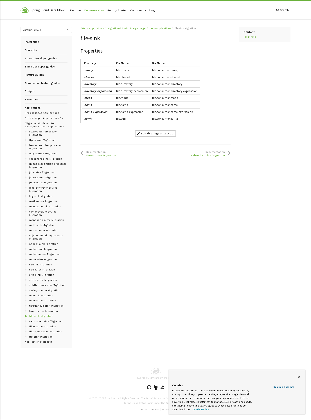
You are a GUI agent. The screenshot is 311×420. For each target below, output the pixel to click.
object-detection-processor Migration (46, 237)
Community (138, 10)
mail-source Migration (43, 201)
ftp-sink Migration (41, 336)
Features (75, 10)
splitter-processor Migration (47, 285)
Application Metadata (38, 341)
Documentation (94, 10)
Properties (250, 36)
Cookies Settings (283, 387)
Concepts (31, 50)
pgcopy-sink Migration (43, 243)
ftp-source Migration (42, 140)
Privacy (166, 409)
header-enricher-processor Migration (46, 147)
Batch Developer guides (40, 66)
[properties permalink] (78, 46)
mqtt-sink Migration (42, 225)
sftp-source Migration (43, 280)
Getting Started (117, 10)
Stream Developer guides (41, 58)
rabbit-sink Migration (43, 249)
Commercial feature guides (42, 83)
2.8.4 (83, 28)
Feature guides (34, 74)
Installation (32, 42)
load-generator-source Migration (43, 189)
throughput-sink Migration (46, 305)
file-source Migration (42, 326)
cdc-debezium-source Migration (42, 213)
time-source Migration (43, 311)
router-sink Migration (43, 259)
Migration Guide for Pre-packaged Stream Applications (44, 125)
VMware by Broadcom (163, 377)
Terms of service (149, 409)
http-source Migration (43, 153)
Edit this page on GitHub (157, 133)
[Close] (299, 377)
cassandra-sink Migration (45, 158)
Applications (32, 107)
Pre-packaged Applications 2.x (44, 118)
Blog (152, 10)
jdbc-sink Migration (42, 172)
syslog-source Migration (44, 290)
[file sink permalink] (78, 37)
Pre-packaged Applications (42, 112)
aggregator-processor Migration (43, 133)
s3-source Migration (42, 269)
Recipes (30, 91)
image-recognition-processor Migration (47, 165)
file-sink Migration (41, 316)
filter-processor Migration (45, 331)
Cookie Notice (200, 409)
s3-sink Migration (40, 264)
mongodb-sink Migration (45, 206)
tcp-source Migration (42, 300)
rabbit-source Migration (44, 254)
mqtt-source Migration (43, 230)
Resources (31, 99)
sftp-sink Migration (41, 274)
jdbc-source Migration (43, 177)
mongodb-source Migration (46, 220)
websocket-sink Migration (45, 321)
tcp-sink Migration (41, 295)
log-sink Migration (41, 196)
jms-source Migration (43, 182)
